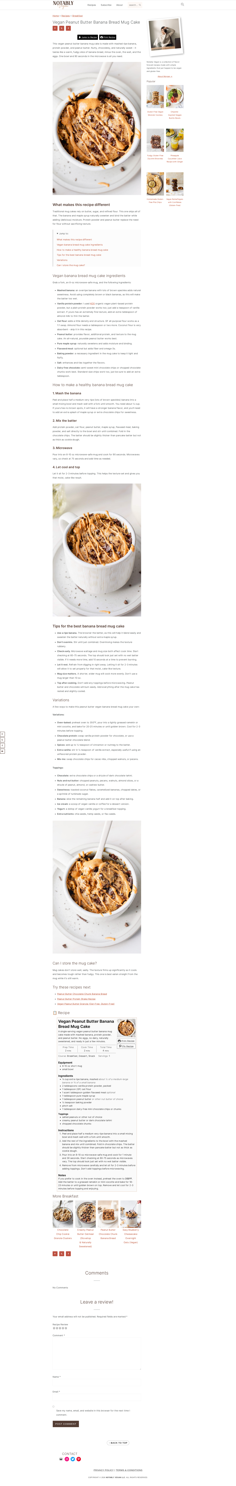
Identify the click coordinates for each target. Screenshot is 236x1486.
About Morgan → (165, 76)
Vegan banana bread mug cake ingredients (80, 244)
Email (56, 1391)
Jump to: (64, 233)
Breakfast (77, 15)
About (119, 5)
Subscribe (106, 5)
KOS (92, 303)
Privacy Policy (104, 1470)
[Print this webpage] (2, 751)
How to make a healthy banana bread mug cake (82, 250)
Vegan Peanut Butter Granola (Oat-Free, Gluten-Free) (86, 1004)
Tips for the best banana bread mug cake (79, 255)
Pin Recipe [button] (127, 1046)
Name (57, 1377)
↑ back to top (118, 1443)
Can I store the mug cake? (71, 265)
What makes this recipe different (74, 239)
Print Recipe (109, 37)
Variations (62, 260)
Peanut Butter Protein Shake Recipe (76, 999)
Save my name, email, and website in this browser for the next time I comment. (93, 1412)
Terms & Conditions (129, 1470)
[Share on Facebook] (68, 28)
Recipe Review (60, 1324)
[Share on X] (61, 28)
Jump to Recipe (89, 37)
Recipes (92, 5)
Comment (59, 1335)
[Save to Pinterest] (55, 28)
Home (56, 15)
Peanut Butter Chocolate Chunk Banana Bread (82, 994)
